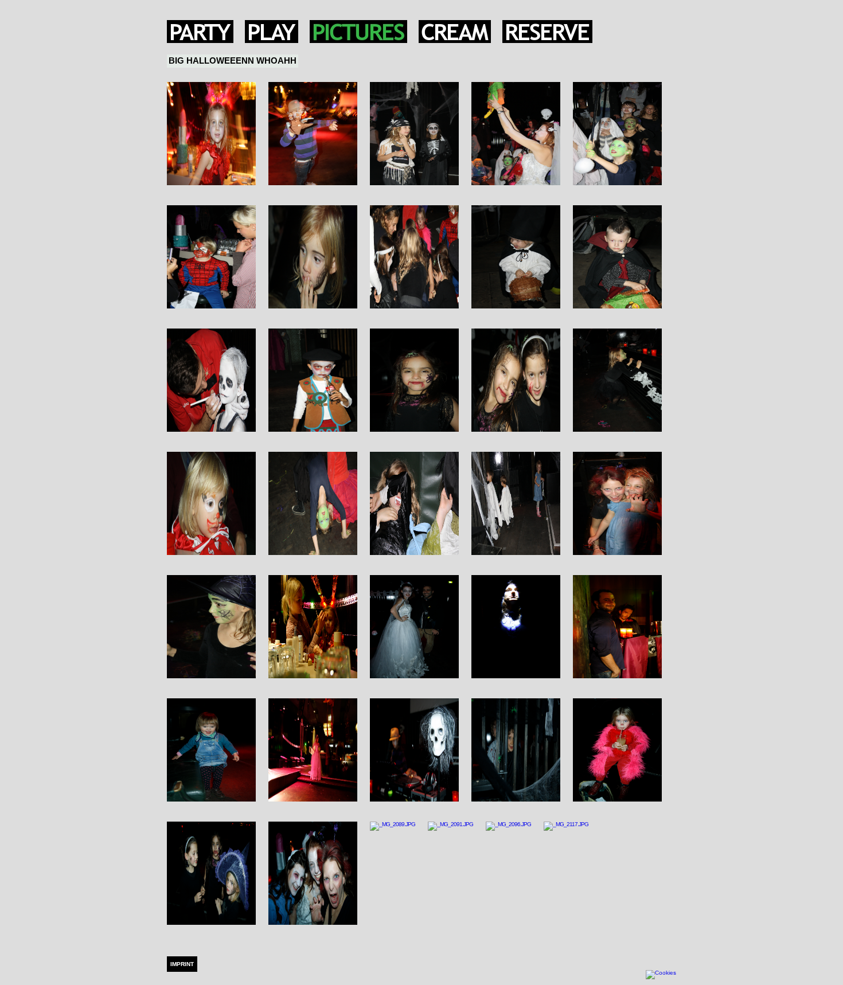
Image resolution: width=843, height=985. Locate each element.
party (200, 31)
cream (455, 31)
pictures (358, 31)
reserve (547, 31)
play (271, 31)
